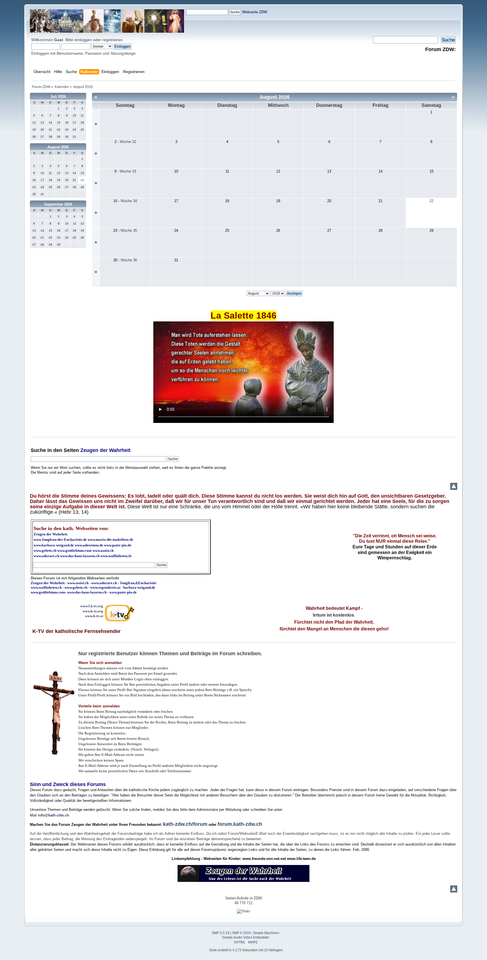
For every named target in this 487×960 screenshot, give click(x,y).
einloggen (83, 39)
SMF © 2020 (241, 933)
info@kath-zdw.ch (53, 815)
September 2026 (58, 204)
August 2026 (58, 147)
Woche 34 (129, 201)
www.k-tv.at (94, 616)
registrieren (112, 39)
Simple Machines (266, 933)
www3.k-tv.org (91, 606)
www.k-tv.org (93, 611)
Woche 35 (129, 230)
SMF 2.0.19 (220, 933)
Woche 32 (128, 142)
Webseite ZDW (254, 12)
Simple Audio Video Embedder (245, 937)
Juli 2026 (58, 96)
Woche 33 (128, 171)
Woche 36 (129, 260)
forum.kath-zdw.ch (240, 824)
